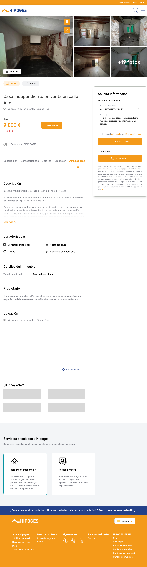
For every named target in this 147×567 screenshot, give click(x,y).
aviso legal (115, 134)
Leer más (8, 222)
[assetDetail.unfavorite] (67, 22)
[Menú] (143, 10)
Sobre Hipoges (124, 2)
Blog (135, 2)
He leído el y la (121, 134)
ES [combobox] (141, 2)
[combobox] (123, 521)
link (103, 189)
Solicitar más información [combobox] (111, 109)
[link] (51, 125)
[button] (143, 2)
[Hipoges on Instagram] (74, 540)
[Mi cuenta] (135, 10)
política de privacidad (132, 134)
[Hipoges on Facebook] (66, 540)
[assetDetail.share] (67, 30)
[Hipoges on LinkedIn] (82, 540)
